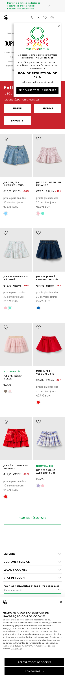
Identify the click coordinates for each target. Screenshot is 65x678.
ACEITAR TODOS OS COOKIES (34, 662)
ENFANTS (17, 120)
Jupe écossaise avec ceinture (45, 471)
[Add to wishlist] (6, 139)
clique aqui (17, 648)
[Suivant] (49, 6)
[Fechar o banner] (61, 602)
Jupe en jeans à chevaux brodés (47, 278)
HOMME (48, 108)
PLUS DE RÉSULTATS (32, 518)
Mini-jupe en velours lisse (45, 372)
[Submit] (58, 590)
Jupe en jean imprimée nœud (13, 183)
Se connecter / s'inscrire (37, 90)
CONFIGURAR (32, 671)
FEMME (17, 108)
